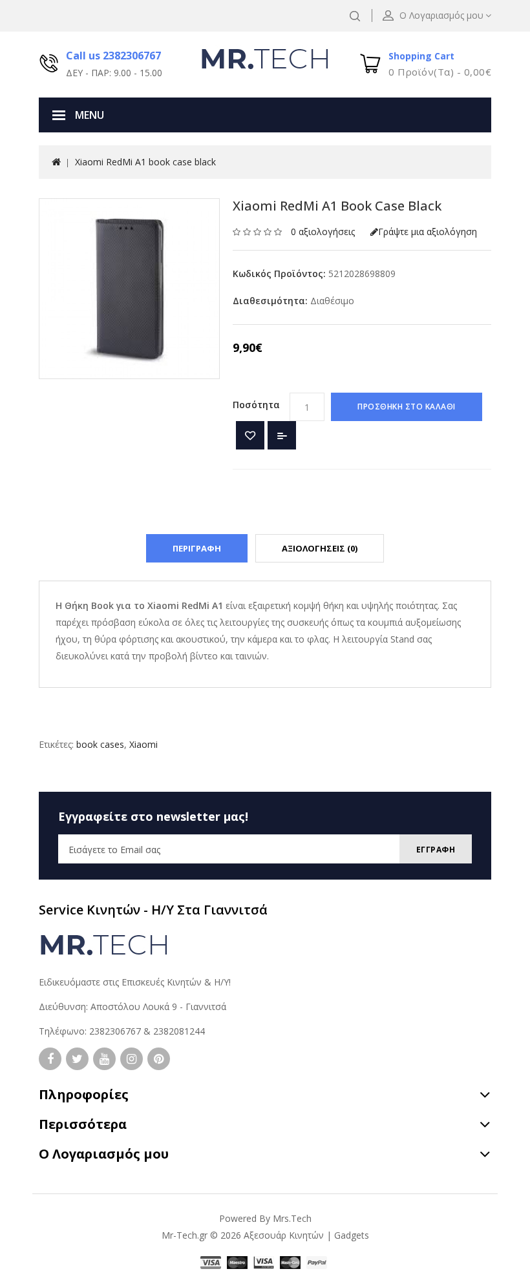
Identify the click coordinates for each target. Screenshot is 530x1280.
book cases (100, 744)
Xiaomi (143, 744)
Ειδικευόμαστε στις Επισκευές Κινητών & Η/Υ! (135, 982)
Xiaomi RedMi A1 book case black (145, 162)
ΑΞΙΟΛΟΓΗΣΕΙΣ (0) (319, 548)
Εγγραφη (436, 849)
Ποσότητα (256, 404)
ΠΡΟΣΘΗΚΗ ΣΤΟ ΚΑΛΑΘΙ (406, 406)
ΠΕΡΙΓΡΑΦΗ (197, 548)
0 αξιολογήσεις (323, 231)
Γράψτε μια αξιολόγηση (427, 231)
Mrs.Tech (292, 1218)
